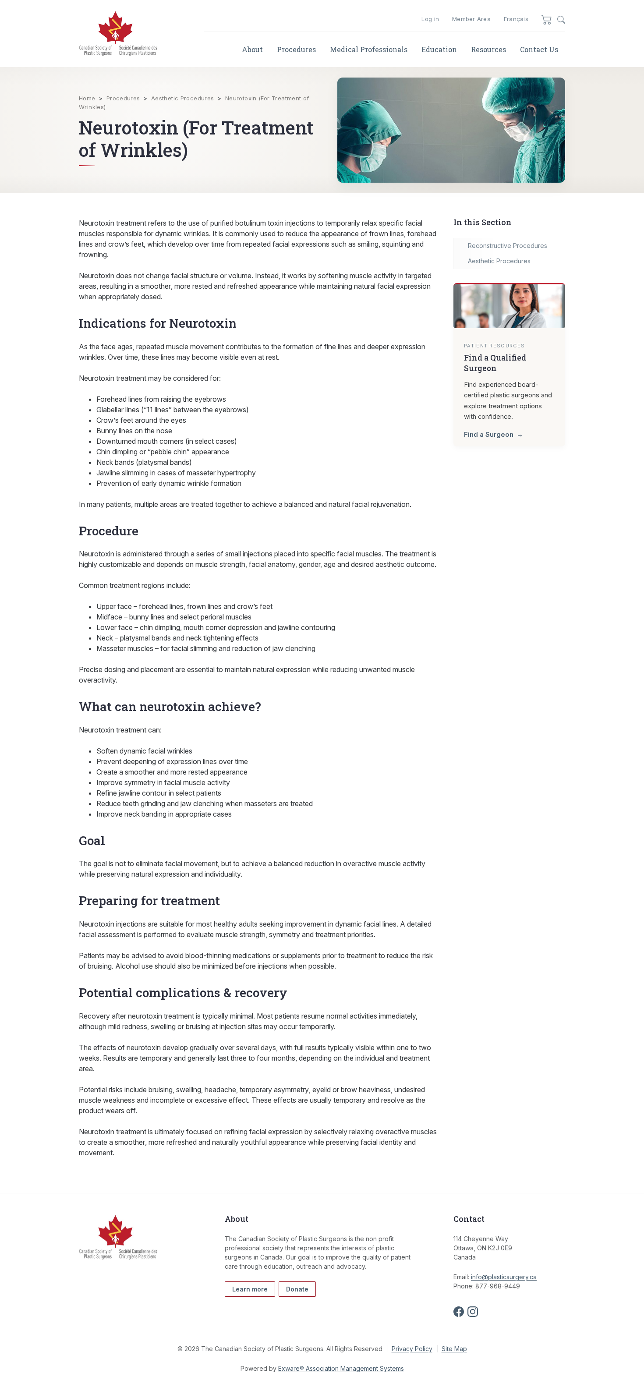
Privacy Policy (412, 1348)
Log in (430, 18)
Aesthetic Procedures (182, 98)
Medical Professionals (368, 49)
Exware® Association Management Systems (341, 1368)
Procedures (296, 49)
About (252, 49)
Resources (488, 49)
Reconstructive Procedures (507, 245)
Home (87, 98)
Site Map (454, 1348)
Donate (297, 1289)
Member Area (471, 18)
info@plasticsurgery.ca (504, 1277)
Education (439, 49)
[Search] (561, 20)
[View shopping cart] (546, 19)
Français (516, 18)
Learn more (250, 1289)
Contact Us (539, 49)
